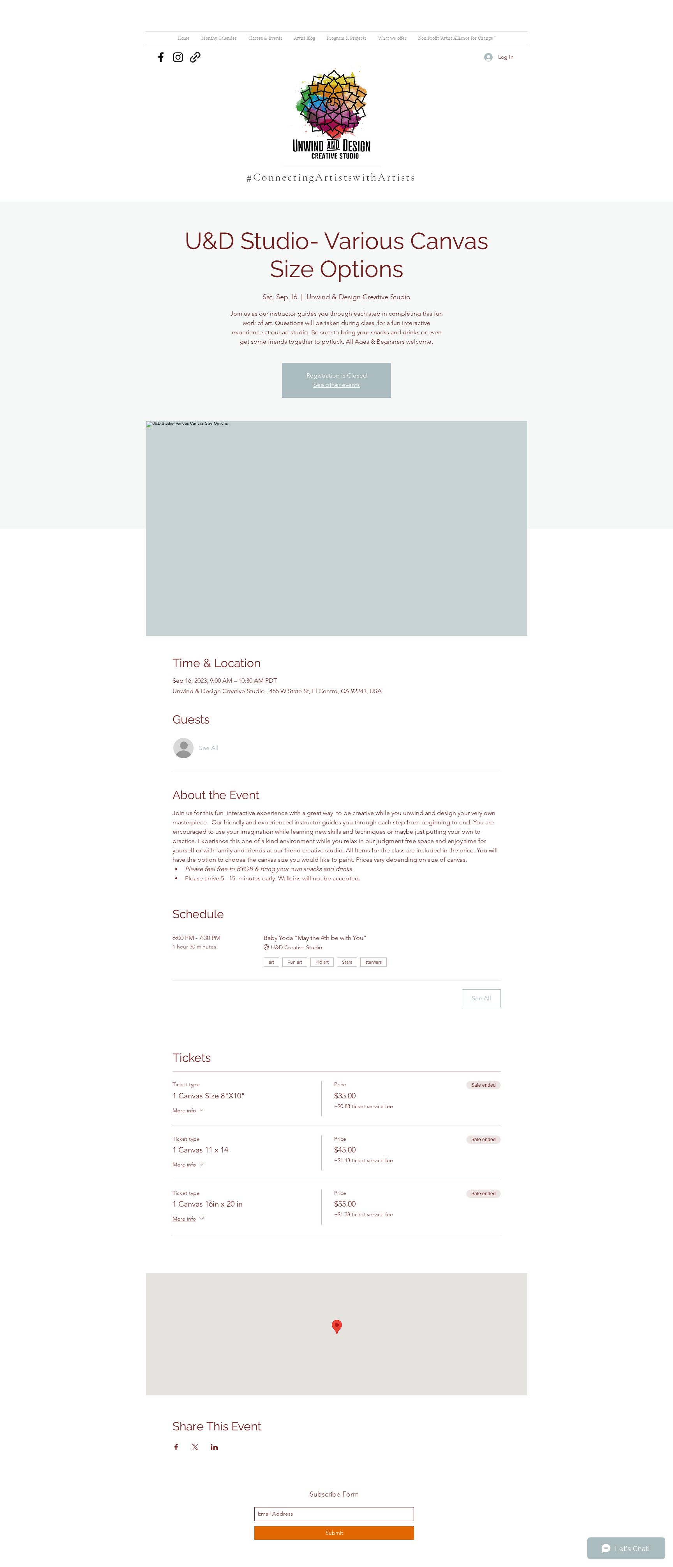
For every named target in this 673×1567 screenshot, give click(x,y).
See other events (337, 384)
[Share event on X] (195, 1447)
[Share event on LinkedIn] (214, 1447)
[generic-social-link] (195, 57)
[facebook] (160, 57)
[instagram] (178, 57)
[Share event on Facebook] (176, 1447)
